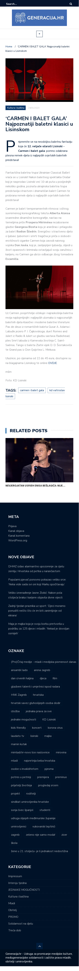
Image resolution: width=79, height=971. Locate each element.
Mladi (11, 903)
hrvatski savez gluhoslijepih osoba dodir (35, 703)
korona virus (55, 728)
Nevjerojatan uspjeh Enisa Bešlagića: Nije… (35, 485)
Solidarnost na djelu (20, 923)
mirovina (61, 752)
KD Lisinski (49, 719)
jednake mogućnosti (23, 719)
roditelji (31, 793)
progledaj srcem (48, 785)
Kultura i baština (15, 108)
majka (48, 736)
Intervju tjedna (17, 883)
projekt (15, 793)
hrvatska (38, 695)
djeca (43, 678)
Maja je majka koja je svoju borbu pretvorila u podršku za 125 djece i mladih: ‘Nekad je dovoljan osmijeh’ (38, 628)
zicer (64, 835)
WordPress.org (17, 540)
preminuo (61, 777)
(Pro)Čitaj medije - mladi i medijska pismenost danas (43, 662)
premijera (43, 777)
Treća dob (14, 930)
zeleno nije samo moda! (40, 835)
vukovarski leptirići (43, 826)
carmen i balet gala (32, 390)
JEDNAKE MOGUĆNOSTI (24, 890)
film (55, 678)
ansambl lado (19, 670)
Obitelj (12, 910)
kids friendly (18, 728)
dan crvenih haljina (22, 678)
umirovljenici (18, 826)
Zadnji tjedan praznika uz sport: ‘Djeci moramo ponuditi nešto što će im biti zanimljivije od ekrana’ (36, 610)
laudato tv (17, 736)
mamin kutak (19, 744)
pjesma (49, 769)
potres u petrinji (21, 777)
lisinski (34, 736)
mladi (14, 760)
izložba (15, 711)
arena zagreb (42, 670)
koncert (37, 728)
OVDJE (52, 363)
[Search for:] (17, 3)
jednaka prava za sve (39, 711)
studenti (45, 810)
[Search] (71, 3)
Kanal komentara (19, 536)
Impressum (15, 876)
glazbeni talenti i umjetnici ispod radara (35, 686)
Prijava (12, 526)
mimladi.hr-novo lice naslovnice (30, 752)
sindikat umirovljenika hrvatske (30, 802)
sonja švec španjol (22, 810)
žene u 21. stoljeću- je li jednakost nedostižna (39, 851)
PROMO (13, 917)
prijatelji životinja (21, 785)
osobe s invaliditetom (24, 769)
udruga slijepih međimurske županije (33, 818)
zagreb (15, 835)
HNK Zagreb (19, 695)
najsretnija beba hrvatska (39, 760)
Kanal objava (16, 531)
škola (14, 843)
